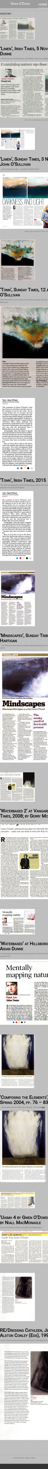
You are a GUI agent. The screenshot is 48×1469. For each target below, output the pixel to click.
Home (43, 4)
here (43, 1107)
